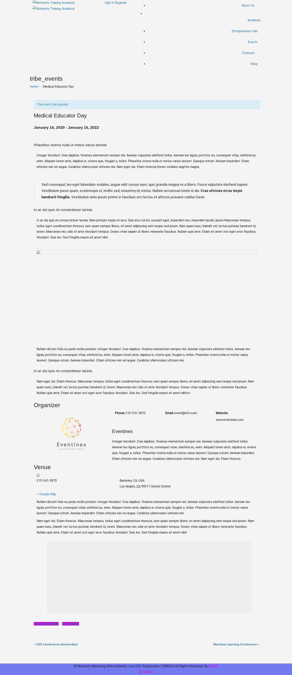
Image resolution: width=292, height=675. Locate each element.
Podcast (248, 53)
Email (169, 413)
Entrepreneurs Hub (245, 31)
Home (34, 86)
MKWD (213, 666)
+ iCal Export (70, 623)
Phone (120, 413)
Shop (254, 64)
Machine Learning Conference (236, 644)
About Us (248, 5)
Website (222, 413)
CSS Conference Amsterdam (56, 644)
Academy (254, 20)
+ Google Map (46, 494)
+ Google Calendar (46, 623)
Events (253, 42)
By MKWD (146, 672)
